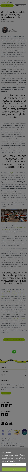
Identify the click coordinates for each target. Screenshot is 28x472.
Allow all (14, 469)
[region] (14, 460)
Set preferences (14, 464)
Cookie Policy (12, 461)
